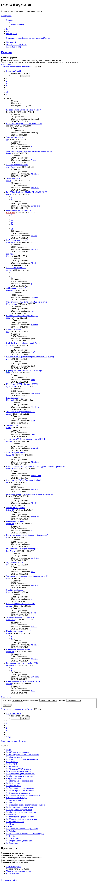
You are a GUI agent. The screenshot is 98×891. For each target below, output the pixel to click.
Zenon (8, 153)
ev (32, 530)
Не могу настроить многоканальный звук (24, 370)
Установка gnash (13, 178)
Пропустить (6, 15)
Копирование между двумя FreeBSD (22, 663)
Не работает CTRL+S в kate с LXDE (22, 384)
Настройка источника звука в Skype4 (22, 315)
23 (12, 222)
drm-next (9, 254)
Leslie (8, 194)
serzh (8, 373)
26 (12, 229)
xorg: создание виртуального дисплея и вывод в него (29, 151)
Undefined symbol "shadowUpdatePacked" (23, 343)
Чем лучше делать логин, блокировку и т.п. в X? (27, 576)
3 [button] (6, 83)
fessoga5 (9, 441)
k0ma (8, 428)
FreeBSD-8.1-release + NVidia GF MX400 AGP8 (26, 192)
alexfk (8, 345)
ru (7, 139)
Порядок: (62, 700)
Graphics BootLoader (15, 590)
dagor (8, 414)
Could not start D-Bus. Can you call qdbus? (23, 480)
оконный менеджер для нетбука (20, 617)
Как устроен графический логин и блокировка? (27, 535)
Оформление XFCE (14, 562)
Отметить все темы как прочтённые (16, 67)
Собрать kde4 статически (17, 165)
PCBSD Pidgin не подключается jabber (22, 549)
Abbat (8, 270)
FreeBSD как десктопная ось (18, 210)
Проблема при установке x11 (18, 631)
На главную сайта (9, 880)
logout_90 (10, 455)
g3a (7, 359)
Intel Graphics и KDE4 (15, 521)
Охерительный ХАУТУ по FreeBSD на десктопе (27, 302)
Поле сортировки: (31, 700)
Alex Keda (10, 167)
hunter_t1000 (11, 469)
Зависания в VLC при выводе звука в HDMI (25, 439)
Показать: (7, 700)
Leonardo (10, 290)
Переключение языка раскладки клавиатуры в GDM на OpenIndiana (35, 466)
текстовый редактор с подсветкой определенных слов (29, 494)
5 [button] (6, 87)
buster (8, 181)
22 (12, 219)
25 (12, 226)
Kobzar (34, 626)
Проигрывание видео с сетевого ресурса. (24, 681)
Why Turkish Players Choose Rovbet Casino (24, 123)
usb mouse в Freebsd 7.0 (16, 267)
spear (8, 318)
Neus (33, 311)
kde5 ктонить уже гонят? (17, 240)
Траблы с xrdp (12, 425)
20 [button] (7, 92)
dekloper (34, 658)
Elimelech (10, 400)
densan (9, 606)
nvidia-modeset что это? (16, 288)
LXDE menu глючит (14, 398)
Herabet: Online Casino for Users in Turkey (23, 110)
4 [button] (6, 85)
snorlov (34, 235)
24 (12, 224)
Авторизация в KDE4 (15, 453)
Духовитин (35, 206)
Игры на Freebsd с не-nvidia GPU (20, 604)
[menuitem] (17, 24)
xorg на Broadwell (13, 329)
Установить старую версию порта (20, 412)
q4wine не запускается (15, 508)
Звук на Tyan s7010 (14, 137)
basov (33, 421)
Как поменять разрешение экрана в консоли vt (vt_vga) (30, 357)
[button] (13, 71)
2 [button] (6, 81)
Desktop (6, 52)
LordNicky (10, 551)
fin (7, 482)
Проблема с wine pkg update (18, 649)
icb (7, 256)
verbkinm (34, 325)
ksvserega (10, 665)
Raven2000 (10, 213)
